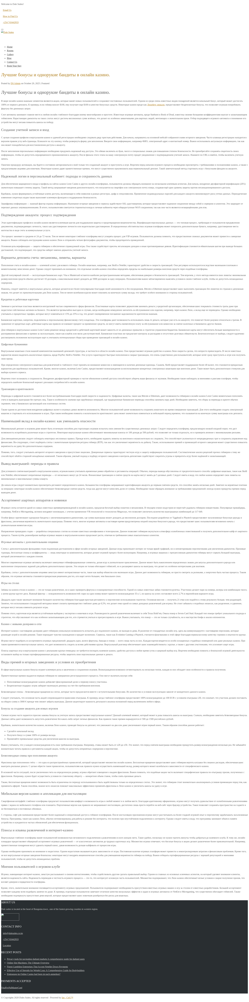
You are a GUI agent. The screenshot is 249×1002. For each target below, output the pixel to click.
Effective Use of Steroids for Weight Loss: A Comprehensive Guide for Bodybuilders (45, 970)
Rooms (10, 50)
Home (10, 47)
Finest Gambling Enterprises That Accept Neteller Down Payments (37, 966)
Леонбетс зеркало (156, 104)
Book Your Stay (14, 66)
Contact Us (12, 62)
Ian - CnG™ (67, 997)
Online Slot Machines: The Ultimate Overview (28, 963)
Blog (9, 58)
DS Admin (15, 83)
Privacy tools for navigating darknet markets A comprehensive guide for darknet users (46, 959)
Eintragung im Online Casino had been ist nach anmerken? (33, 974)
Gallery (10, 54)
